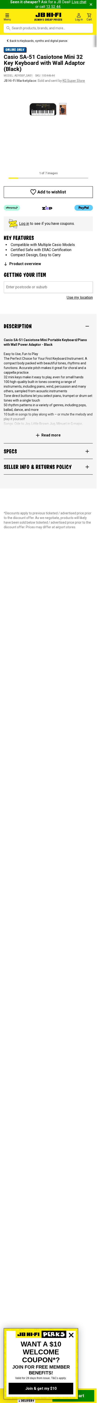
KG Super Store (74, 81)
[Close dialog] (71, 1351)
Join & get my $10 (41, 1388)
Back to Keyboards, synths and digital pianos (38, 41)
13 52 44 (53, 6)
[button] (16, 17)
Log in (24, 223)
